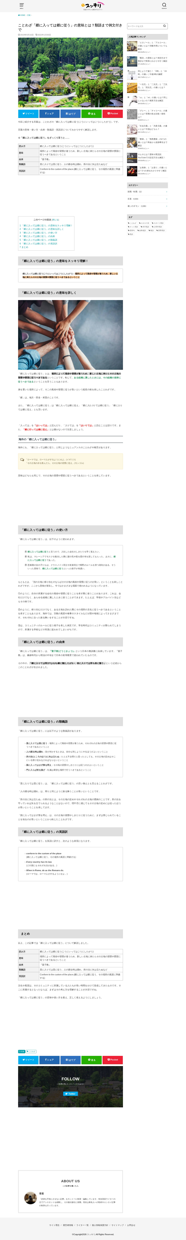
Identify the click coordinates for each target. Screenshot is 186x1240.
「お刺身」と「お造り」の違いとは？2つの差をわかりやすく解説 (152, 169)
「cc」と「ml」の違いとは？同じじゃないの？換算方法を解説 (152, 99)
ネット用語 (134, 227)
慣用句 (132, 230)
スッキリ (91, 1234)
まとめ (24, 247)
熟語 (131, 234)
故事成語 (142, 230)
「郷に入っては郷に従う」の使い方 (38, 233)
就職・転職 (134, 192)
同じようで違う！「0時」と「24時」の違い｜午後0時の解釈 (152, 72)
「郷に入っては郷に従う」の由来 (37, 236)
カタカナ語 (145, 223)
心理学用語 (158, 227)
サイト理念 (54, 1225)
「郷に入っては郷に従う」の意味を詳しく (42, 229)
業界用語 (161, 230)
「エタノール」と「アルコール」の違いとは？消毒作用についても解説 (152, 45)
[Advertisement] (70, 197)
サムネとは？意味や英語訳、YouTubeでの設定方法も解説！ (151, 156)
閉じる (55, 220)
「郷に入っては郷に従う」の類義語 (38, 240)
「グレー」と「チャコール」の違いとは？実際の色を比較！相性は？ (152, 114)
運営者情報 (68, 1225)
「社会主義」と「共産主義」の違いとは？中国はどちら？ (152, 127)
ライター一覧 (82, 1225)
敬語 (152, 230)
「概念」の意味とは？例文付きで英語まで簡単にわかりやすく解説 (152, 59)
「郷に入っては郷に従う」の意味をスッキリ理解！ (46, 225)
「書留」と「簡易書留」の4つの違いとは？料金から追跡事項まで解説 (152, 142)
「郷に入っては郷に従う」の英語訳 (38, 243)
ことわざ (32, 1051)
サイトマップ (118, 1225)
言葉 (22, 1051)
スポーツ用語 (159, 223)
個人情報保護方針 (100, 1225)
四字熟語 (146, 227)
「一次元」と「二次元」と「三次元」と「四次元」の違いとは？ (152, 86)
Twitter (71, 1094)
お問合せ (131, 1225)
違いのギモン (137, 206)
